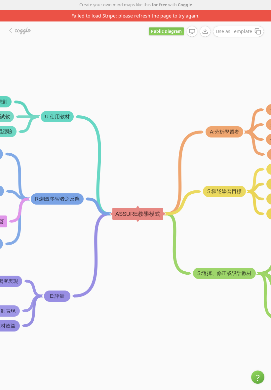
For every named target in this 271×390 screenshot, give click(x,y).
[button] (257, 377)
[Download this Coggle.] (205, 31)
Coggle (185, 5)
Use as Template (234, 31)
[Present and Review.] (192, 31)
